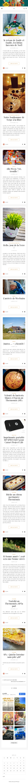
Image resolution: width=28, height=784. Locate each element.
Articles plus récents (17, 681)
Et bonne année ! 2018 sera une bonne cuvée (14, 557)
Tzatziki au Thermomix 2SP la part (14, 603)
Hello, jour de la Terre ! (14, 246)
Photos (14, 435)
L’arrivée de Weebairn (14, 298)
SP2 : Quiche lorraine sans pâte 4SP (14, 655)
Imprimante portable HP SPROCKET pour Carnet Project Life (14, 440)
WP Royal (17, 781)
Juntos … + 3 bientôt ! (14, 343)
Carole (6, 68)
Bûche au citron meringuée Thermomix (14, 497)
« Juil (4, 776)
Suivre (23, 693)
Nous (14, 166)
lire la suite (14, 63)
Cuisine (14, 393)
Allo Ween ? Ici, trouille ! (14, 170)
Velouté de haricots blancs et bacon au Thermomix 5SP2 (14, 398)
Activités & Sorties (14, 38)
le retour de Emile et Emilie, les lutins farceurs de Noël (14, 42)
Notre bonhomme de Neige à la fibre (14, 118)
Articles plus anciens (10, 680)
